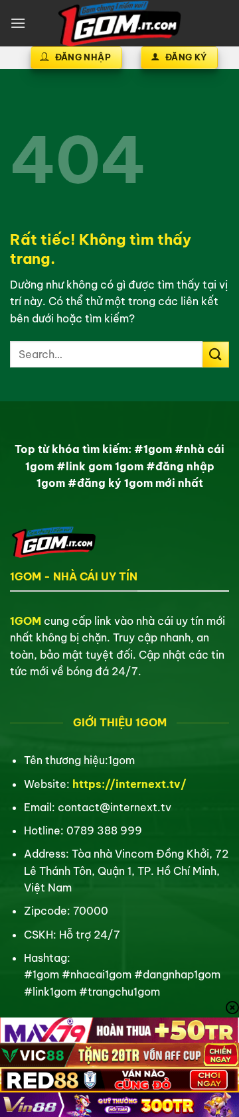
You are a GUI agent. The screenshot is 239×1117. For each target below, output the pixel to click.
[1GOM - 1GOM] (119, 23)
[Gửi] (215, 354)
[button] (18, 23)
